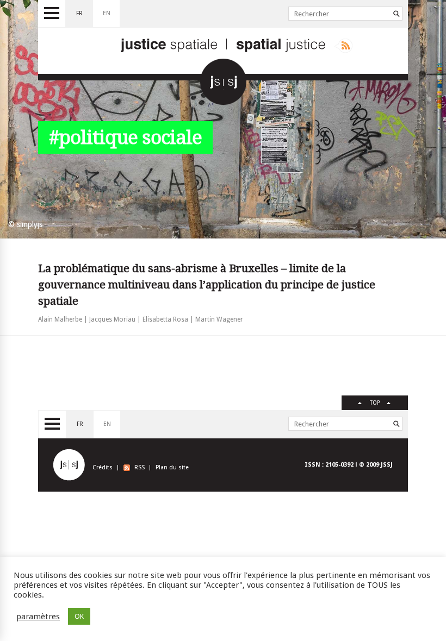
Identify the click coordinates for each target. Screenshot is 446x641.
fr (79, 13)
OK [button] (79, 616)
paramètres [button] (38, 616)
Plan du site (172, 467)
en (106, 13)
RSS (139, 467)
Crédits (102, 467)
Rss (343, 46)
